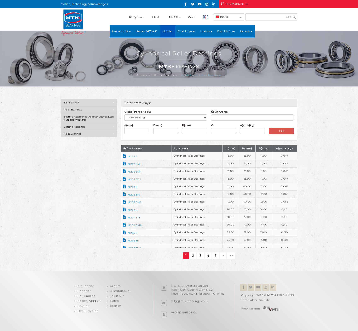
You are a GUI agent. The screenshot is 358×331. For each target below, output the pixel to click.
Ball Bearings (71, 102)
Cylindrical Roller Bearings (201, 75)
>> (231, 256)
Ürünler (168, 31)
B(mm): (186, 125)
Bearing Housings (74, 126)
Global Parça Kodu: (137, 111)
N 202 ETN (134, 179)
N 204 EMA (135, 225)
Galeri (191, 17)
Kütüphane (136, 17)
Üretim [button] (205, 31)
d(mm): (129, 125)
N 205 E (132, 232)
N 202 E (132, 156)
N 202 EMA (135, 171)
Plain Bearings (72, 133)
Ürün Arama (219, 111)
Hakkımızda (86, 295)
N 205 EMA (134, 248)
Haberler (156, 17)
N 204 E (133, 209)
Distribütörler (226, 31)
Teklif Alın (174, 17)
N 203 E (132, 186)
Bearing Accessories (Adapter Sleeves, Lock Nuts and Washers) (89, 118)
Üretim (115, 286)
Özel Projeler (186, 31)
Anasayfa (143, 75)
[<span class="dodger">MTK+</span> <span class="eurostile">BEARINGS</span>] (73, 22)
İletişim (115, 305)
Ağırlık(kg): (247, 125)
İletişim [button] (245, 31)
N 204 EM (134, 217)
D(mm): (158, 125)
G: (212, 125)
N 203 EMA (135, 202)
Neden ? (147, 31)
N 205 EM (133, 240)
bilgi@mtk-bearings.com (189, 301)
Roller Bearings (166, 75)
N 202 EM (134, 164)
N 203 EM (134, 194)
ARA (281, 131)
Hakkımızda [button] (120, 31)
